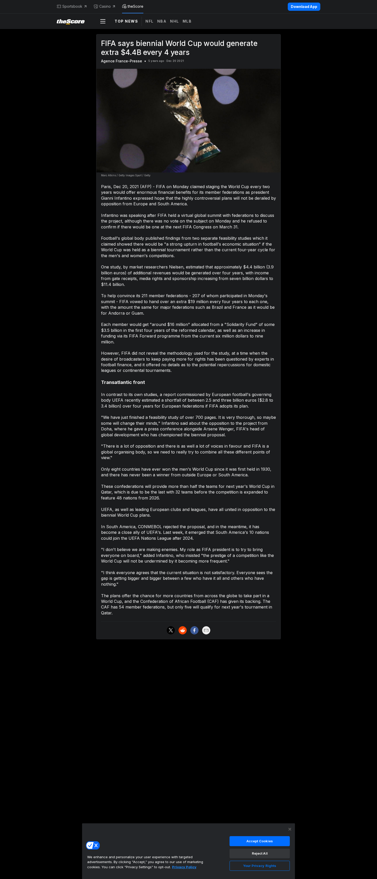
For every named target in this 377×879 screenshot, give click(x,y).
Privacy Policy (184, 867)
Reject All (260, 853)
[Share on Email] (206, 630)
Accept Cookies (259, 841)
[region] (188, 851)
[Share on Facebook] (194, 630)
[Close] (289, 829)
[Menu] (103, 21)
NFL (149, 21)
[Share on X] (171, 630)
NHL (174, 21)
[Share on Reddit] (182, 630)
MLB (187, 21)
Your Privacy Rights (259, 866)
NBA (162, 21)
